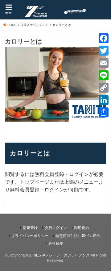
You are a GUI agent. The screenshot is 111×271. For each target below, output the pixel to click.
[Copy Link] (103, 87)
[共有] (103, 112)
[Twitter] (103, 50)
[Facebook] (103, 38)
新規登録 (30, 228)
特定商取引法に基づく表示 (78, 236)
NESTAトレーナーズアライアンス (61, 255)
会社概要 (55, 243)
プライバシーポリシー (29, 236)
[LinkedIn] (103, 100)
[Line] (103, 75)
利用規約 (81, 228)
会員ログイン (56, 228)
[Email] (103, 63)
